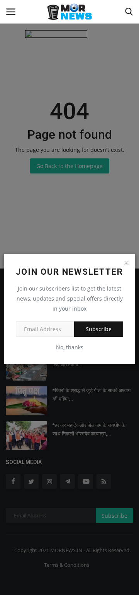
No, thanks (69, 347)
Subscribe (99, 329)
